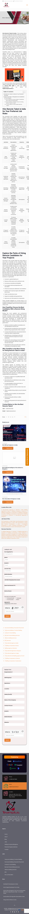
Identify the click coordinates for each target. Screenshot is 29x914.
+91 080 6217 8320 (19, 1)
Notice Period (7, 591)
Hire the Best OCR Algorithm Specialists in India (14, 896)
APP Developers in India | (22, 522)
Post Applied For (8, 552)
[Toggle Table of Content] (23, 92)
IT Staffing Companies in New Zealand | (17, 533)
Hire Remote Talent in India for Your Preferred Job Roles (13, 95)
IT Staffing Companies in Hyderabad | (14, 513)
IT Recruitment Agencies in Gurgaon (13, 650)
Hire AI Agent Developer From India (11, 887)
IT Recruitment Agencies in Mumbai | (11, 509)
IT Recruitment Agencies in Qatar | (13, 535)
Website (6, 722)
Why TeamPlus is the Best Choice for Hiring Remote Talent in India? (14, 102)
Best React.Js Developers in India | (11, 524)
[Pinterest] (16, 912)
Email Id (6, 563)
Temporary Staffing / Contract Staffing (13, 630)
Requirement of (8, 672)
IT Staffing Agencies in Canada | (9, 531)
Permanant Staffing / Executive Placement (14, 627)
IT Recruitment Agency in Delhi (11, 643)
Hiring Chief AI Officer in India (9, 899)
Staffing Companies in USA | (13, 538)
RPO (6, 872)
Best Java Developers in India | (20, 521)
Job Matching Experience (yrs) (12, 580)
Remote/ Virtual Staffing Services (12, 635)
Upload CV (7, 602)
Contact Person (8, 705)
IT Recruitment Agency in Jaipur (12, 653)
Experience (7, 683)
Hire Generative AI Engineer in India (11, 498)
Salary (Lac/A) (8, 694)
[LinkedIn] (14, 912)
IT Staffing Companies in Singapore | (14, 533)
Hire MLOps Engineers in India (9, 445)
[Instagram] (18, 912)
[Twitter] (12, 912)
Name (5, 557)
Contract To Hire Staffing (10, 633)
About (6, 836)
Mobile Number (8, 574)
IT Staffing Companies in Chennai (12, 658)
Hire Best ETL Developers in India (10, 884)
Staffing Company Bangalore (11, 844)
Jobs (6, 842)
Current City (7, 568)
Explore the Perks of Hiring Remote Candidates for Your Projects (14, 97)
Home (6, 834)
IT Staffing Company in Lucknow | (19, 511)
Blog (6, 839)
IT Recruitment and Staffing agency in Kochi (14, 655)
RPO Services (8, 640)
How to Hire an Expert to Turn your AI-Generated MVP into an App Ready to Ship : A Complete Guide (14, 892)
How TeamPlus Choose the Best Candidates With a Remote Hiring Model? (15, 100)
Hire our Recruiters (9, 874)
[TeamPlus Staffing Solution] (14, 5)
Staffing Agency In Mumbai (11, 648)
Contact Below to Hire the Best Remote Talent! (14, 105)
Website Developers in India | (8, 522)
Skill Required (7, 677)
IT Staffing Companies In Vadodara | (14, 511)
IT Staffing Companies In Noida (12, 645)
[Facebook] (10, 912)
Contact (6, 849)
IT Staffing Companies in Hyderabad (13, 661)
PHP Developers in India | (7, 521)
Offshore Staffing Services (10, 638)
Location (6, 688)
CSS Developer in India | (19, 526)
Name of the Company (10, 700)
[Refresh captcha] (22, 607)
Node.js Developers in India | (7, 526)
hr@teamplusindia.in (8, 1)
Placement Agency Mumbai (11, 847)
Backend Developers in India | (20, 525)
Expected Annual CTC (9, 585)
